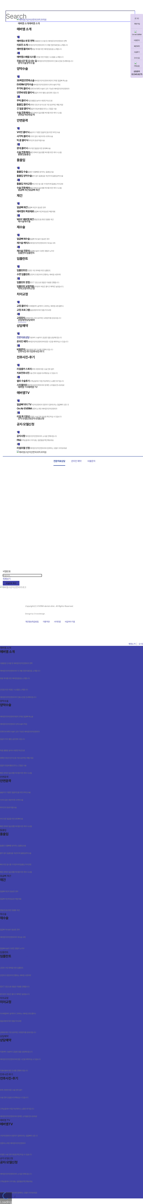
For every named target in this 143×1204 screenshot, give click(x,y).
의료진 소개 (20, 669)
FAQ (16, 1179)
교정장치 (18, 1030)
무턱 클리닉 (12, 748)
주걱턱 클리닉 (20, 729)
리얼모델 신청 (18, 1191)
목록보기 (7, 579)
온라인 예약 (76, 461)
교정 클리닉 (18, 1011)
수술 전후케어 (16, 771)
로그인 (137, 18)
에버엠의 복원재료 (10, 897)
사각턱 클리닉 (11, 798)
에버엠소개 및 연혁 (16, 661)
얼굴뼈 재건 (9, 889)
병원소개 (132, 644)
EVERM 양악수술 (13, 722)
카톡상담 (137, 66)
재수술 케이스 (12, 935)
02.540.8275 (136, 74)
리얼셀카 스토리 (11, 1088)
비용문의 (137, 40)
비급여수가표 (70, 621)
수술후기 (137, 52)
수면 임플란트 (15, 973)
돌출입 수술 (13, 843)
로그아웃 (27, 1196)
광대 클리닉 (11, 817)
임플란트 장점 (14, 984)
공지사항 (16, 1172)
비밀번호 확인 (11, 583)
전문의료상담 (59, 461)
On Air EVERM (136, 34)
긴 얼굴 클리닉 (13, 763)
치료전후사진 (14, 1095)
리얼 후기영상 (16, 1152)
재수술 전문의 (12, 946)
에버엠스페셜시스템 (14, 687)
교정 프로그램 (10, 1019)
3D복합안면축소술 (16, 714)
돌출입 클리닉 (16, 756)
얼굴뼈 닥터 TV (18, 1134)
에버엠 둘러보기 (15, 676)
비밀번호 (7, 571)
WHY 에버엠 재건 (10, 908)
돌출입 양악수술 (15, 851)
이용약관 (46, 621)
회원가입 (137, 24)
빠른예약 (137, 46)
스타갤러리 (18, 1114)
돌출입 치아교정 (15, 862)
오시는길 (137, 58)
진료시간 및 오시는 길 (18, 695)
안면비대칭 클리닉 (12, 737)
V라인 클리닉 (15, 790)
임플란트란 (11, 966)
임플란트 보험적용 (15, 992)
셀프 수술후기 (17, 1107)
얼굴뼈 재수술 (10, 927)
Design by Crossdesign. (35, 614)
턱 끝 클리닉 (8, 805)
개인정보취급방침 (32, 621)
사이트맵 (57, 621)
